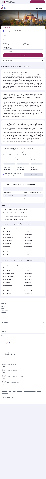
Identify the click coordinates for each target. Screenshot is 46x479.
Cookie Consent (5, 393)
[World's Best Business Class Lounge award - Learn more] (4, 376)
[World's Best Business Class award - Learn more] (4, 370)
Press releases (4, 310)
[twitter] (6, 354)
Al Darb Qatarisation (5, 313)
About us (2, 306)
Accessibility (19, 391)
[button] (23, 209)
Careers (2, 308)
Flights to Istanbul (17, 66)
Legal (10, 391)
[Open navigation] (44, 8)
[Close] (1, 2)
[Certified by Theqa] (6, 343)
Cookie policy (4, 391)
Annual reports (4, 315)
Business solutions (4, 326)
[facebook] (3, 354)
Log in (37, 8)
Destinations (7, 66)
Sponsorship (3, 312)
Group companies (4, 322)
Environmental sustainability (7, 317)
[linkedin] (8, 354)
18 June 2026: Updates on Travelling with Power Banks (16, 5)
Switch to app (37, 2)
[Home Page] (1, 66)
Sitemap (39, 391)
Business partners (4, 331)
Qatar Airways (3, 303)
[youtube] (11, 354)
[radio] (9, 160)
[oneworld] (5, 8)
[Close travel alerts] (44, 5)
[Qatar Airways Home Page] (2, 8)
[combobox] (12, 152)
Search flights (33, 174)
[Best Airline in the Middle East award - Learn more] (4, 382)
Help (2, 335)
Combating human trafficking (30, 391)
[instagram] (14, 354)
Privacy (14, 391)
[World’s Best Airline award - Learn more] (4, 364)
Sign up (40, 8)
